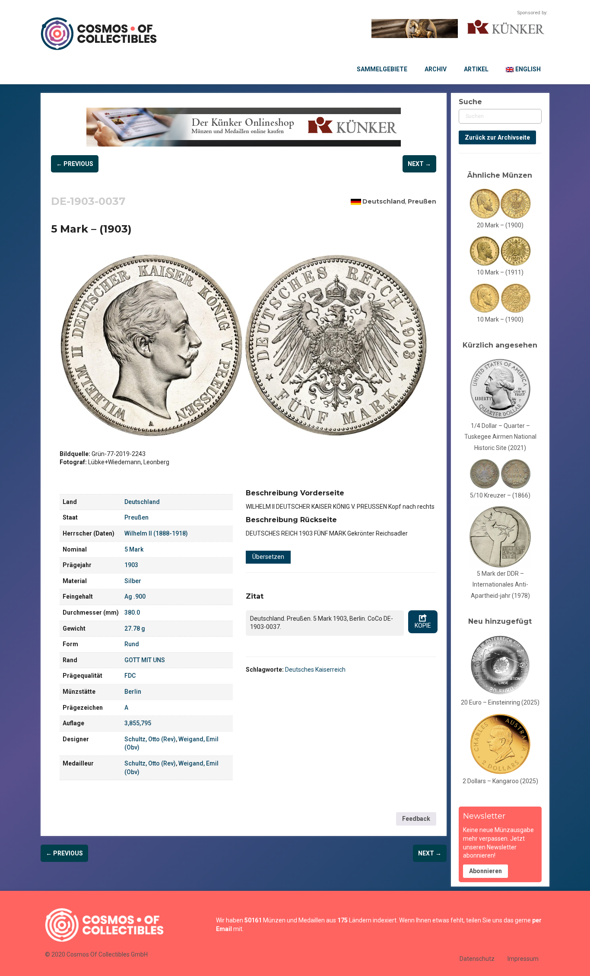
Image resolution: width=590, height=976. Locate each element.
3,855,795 (137, 723)
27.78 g (134, 628)
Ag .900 (135, 596)
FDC (130, 675)
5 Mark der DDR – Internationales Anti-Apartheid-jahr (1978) (500, 584)
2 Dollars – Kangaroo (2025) (500, 781)
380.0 (132, 612)
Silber (132, 580)
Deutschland (383, 201)
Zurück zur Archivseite (497, 137)
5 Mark (133, 549)
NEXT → (419, 163)
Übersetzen (268, 556)
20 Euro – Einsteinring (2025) (500, 702)
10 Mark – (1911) (500, 272)
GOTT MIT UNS (144, 660)
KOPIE (423, 625)
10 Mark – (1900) (500, 319)
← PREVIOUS (74, 163)
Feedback (416, 818)
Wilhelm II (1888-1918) (156, 533)
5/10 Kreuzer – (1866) (500, 495)
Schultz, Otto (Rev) (150, 739)
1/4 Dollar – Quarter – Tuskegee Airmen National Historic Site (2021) (500, 436)
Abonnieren (485, 871)
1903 (131, 564)
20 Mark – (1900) (500, 225)
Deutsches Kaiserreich (315, 669)
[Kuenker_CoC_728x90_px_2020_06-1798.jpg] (243, 127)
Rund (131, 644)
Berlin (132, 691)
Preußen (422, 201)
